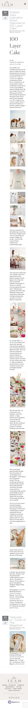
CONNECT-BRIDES (17, 688)
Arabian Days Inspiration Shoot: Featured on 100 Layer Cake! (17, 20)
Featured (18, 32)
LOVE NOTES (8, 688)
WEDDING (4, 685)
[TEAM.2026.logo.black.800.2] (7, 1)
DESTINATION (12, 685)
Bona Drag (14, 607)
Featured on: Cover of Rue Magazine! (18, 621)
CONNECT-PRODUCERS (14, 690)
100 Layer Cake (15, 46)
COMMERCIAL (20, 685)
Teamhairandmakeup (16, 30)
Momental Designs (15, 503)
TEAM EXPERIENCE (9, 686)
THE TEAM (18, 686)
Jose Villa (13, 100)
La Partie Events (14, 598)
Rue (22, 96)
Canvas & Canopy (15, 593)
